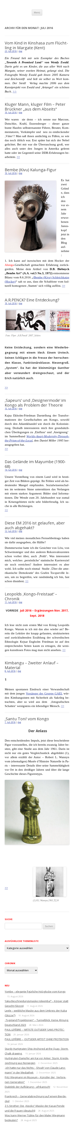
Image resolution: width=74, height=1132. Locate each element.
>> (15, 91)
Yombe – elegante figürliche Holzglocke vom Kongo (35, 991)
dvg (20, 51)
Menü (37, 12)
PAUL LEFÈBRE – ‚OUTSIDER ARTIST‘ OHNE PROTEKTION (37, 1039)
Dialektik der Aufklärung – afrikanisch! (27, 1087)
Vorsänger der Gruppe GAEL (44, 693)
